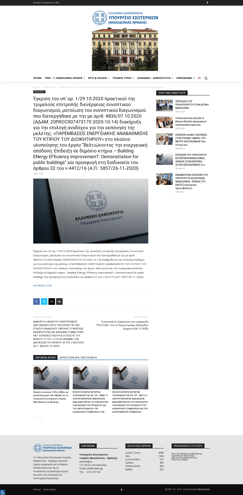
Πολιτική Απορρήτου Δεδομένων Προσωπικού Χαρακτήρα (187, 455)
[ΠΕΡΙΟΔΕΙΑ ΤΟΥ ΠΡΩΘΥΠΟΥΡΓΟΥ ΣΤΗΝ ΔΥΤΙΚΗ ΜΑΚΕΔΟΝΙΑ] (164, 105)
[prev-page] (35, 418)
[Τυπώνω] (59, 301)
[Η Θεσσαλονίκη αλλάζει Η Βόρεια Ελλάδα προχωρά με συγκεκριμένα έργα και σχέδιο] (164, 122)
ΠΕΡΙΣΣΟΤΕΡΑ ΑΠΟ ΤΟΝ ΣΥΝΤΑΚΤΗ (78, 357)
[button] (206, 78)
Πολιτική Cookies (180, 460)
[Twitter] (44, 301)
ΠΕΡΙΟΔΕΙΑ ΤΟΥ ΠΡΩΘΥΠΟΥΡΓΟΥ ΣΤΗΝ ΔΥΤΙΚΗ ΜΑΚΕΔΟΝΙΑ (192, 104)
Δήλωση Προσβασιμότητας (184, 458)
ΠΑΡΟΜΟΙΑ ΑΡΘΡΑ (45, 357)
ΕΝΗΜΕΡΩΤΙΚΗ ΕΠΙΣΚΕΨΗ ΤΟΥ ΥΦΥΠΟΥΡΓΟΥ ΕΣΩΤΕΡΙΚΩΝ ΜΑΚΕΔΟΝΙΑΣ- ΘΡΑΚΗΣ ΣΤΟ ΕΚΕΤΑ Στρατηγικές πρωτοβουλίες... (191, 182)
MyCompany (204, 489)
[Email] (51, 301)
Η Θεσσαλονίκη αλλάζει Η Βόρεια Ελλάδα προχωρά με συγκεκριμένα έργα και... (190, 121)
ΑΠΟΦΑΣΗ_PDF (42, 285)
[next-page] (41, 418)
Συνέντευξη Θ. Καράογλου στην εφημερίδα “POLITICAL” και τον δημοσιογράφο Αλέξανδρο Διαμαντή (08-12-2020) (122, 325)
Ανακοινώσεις (49, 87)
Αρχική (36, 87)
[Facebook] (207, 2)
